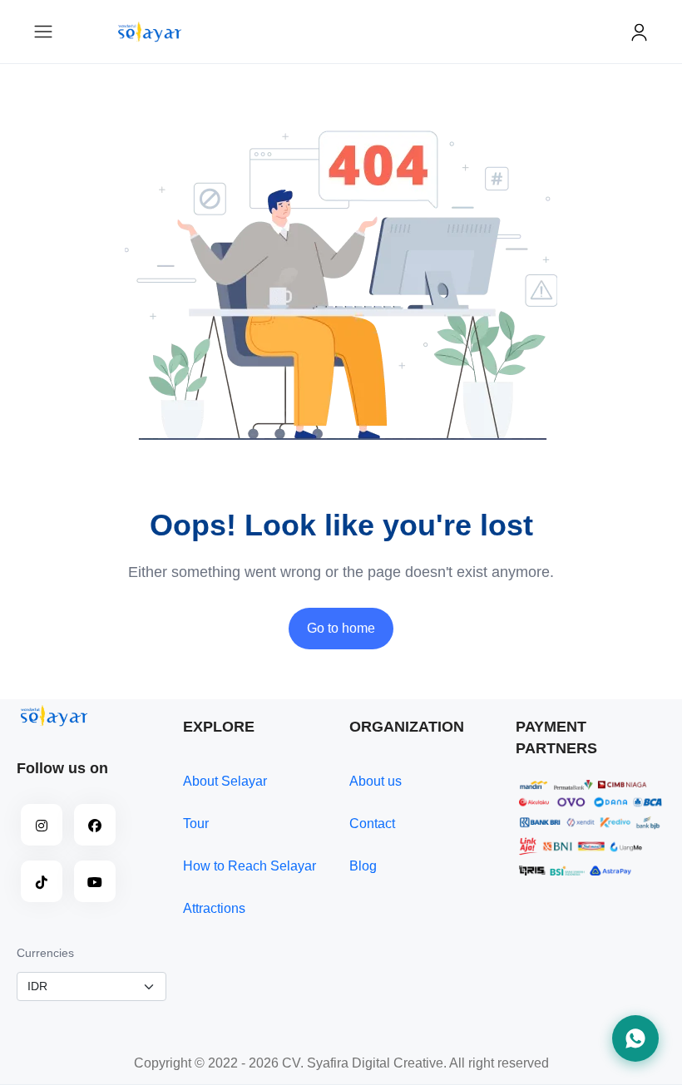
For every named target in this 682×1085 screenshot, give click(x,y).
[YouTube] (95, 881)
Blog (363, 866)
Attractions (214, 908)
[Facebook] (95, 825)
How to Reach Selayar (249, 866)
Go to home (341, 628)
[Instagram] (41, 825)
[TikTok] (41, 881)
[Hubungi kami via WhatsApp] (635, 1038)
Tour (196, 823)
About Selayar (225, 781)
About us (375, 781)
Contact (372, 823)
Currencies (45, 952)
